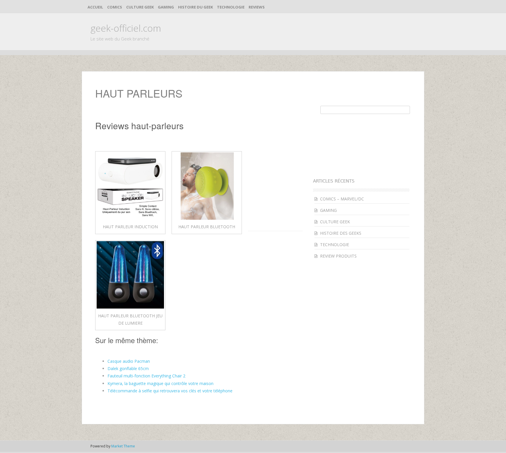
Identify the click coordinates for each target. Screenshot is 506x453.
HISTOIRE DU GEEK (195, 7)
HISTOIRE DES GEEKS (340, 233)
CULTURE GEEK (140, 7)
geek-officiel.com (125, 28)
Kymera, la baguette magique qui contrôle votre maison (160, 383)
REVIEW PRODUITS (338, 256)
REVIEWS (257, 7)
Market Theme (123, 446)
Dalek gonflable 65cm (128, 368)
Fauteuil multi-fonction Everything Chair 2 (146, 376)
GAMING (166, 7)
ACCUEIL (95, 7)
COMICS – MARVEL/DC (342, 199)
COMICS (114, 7)
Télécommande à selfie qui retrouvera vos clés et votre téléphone (170, 391)
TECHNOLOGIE (231, 7)
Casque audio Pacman (128, 361)
